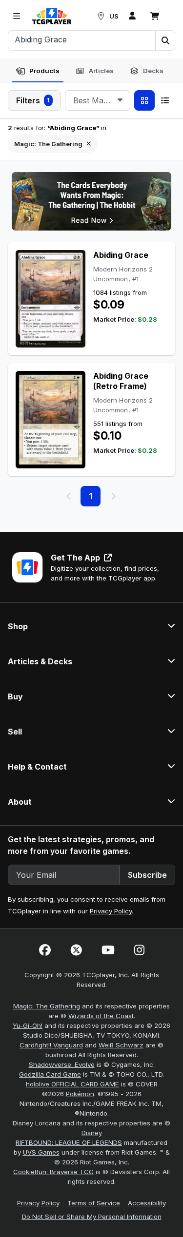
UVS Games (41, 1152)
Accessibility (147, 1203)
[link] (51, 16)
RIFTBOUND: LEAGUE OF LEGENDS (69, 1142)
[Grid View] (144, 100)
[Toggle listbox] (120, 100)
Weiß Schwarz (121, 1045)
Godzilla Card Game (50, 1074)
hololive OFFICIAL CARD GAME (72, 1084)
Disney (91, 1133)
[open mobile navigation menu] (16, 16)
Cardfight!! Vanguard (51, 1045)
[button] (165, 40)
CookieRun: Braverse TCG (53, 1172)
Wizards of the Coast (101, 1016)
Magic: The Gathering (46, 1006)
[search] (82, 39)
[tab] (37, 71)
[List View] (165, 100)
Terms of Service (93, 1203)
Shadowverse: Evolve (62, 1064)
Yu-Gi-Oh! (27, 1025)
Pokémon (80, 1094)
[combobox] (97, 100)
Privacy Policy (111, 911)
